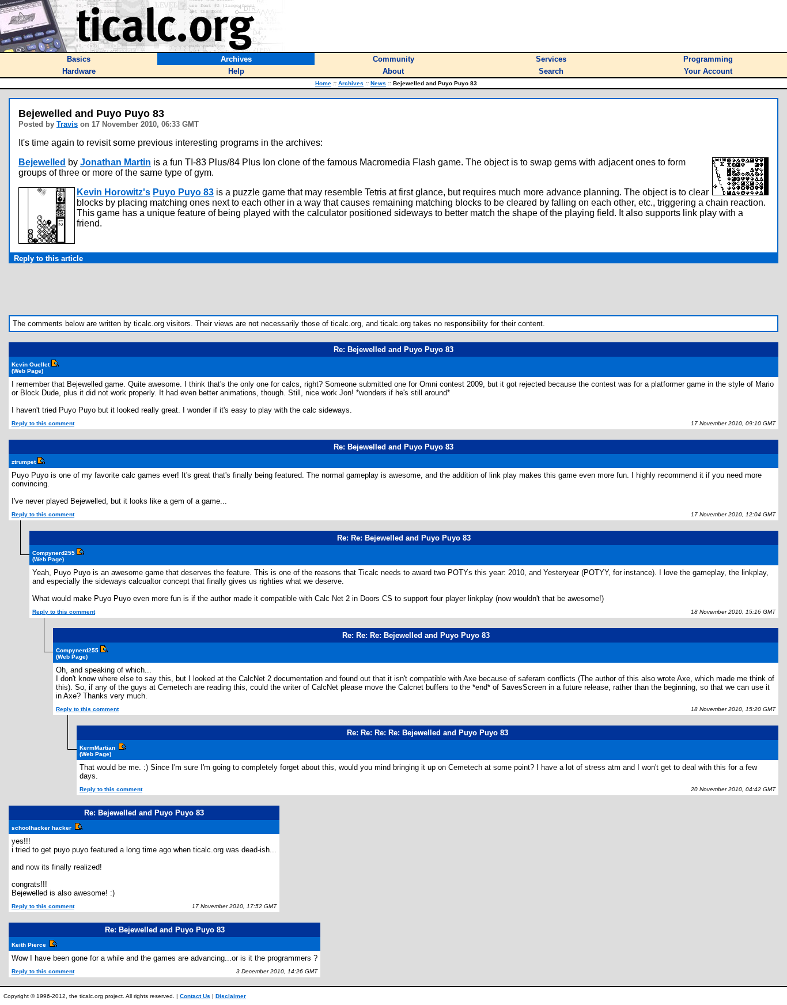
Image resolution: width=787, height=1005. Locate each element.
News (378, 83)
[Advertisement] (393, 289)
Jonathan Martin (115, 162)
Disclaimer (230, 996)
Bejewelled (42, 162)
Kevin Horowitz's (113, 192)
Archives (351, 83)
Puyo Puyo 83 (183, 192)
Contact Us (195, 996)
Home (323, 83)
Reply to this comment (43, 423)
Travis (67, 124)
